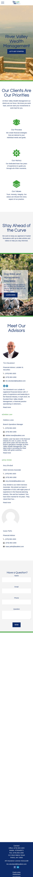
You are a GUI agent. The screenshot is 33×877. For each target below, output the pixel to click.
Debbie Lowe (8, 420)
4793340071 (19, 850)
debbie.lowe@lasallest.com (15, 435)
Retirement (16, 874)
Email (16, 587)
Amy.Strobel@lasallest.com (15, 481)
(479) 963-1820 (10, 373)
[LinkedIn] (4, 386)
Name (16, 576)
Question (16, 609)
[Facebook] (7, 386)
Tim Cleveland (8, 363)
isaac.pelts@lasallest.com (15, 546)
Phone (16, 598)
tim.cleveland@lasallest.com (16, 381)
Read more (7, 407)
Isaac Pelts (7, 531)
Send (17, 625)
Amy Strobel (8, 465)
